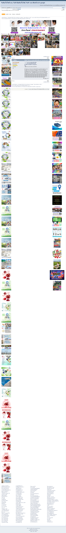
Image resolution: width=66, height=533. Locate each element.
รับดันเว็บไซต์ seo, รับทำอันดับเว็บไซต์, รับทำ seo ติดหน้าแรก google (23, 3)
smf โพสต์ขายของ (33, 516)
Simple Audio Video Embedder (33, 530)
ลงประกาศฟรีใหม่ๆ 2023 (19, 499)
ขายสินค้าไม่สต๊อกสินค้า (34, 489)
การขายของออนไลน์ (19, 521)
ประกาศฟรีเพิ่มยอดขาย (50, 511)
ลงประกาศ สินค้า (18, 495)
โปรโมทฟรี (48, 495)
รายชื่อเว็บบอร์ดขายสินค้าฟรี (20, 508)
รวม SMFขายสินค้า (19, 493)
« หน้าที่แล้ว (45, 56)
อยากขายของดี (32, 487)
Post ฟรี (48, 516)
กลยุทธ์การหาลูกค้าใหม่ (5, 485)
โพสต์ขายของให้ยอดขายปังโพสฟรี (35, 505)
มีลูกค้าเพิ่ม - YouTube (50, 496)
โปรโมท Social (18, 503)
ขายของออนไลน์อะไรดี (50, 491)
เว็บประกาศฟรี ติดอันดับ (5, 516)
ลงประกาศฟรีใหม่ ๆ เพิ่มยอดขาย (52, 514)
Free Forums (35, 529)
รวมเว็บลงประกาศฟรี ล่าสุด (5, 493)
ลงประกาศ (3, 507)
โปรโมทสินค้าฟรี (18, 501)
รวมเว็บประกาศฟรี (4, 494)
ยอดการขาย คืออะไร (50, 506)
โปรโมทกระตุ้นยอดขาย (50, 509)
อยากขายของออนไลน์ (19, 517)
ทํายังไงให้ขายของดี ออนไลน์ (5, 486)
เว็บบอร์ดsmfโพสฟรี (19, 507)
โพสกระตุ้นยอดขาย (50, 486)
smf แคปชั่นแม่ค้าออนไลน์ (34, 510)
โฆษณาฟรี (3, 497)
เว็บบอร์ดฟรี (49, 494)
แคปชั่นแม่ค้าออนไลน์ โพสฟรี (34, 511)
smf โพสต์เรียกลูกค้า (33, 513)
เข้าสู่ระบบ (14, 7)
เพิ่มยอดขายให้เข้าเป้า (50, 493)
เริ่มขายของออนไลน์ (33, 490)
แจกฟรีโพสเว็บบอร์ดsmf (19, 506)
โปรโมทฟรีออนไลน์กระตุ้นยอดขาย (52, 510)
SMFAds (31, 529)
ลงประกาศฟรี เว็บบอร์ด (19, 509)
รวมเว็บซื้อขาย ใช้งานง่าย (5, 509)
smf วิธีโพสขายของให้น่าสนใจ (34, 519)
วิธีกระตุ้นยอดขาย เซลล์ (50, 487)
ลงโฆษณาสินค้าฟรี (4, 496)
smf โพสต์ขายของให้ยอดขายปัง (35, 504)
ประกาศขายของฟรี (50, 517)
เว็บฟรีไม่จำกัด (3, 499)
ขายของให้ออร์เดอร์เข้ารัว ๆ (34, 512)
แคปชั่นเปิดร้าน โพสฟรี (33, 518)
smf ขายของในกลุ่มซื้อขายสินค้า (35, 506)
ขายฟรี (48, 505)
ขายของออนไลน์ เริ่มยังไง (19, 519)
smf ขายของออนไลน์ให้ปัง (34, 515)
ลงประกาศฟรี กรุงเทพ (4, 518)
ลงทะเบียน (19, 7)
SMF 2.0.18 (28, 528)
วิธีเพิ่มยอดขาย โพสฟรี (33, 520)
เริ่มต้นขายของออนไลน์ (19, 518)
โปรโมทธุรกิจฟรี (18, 500)
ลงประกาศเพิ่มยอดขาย (50, 512)
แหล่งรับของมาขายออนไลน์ (51, 490)
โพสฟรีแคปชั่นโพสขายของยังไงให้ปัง (35, 509)
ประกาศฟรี (3, 498)
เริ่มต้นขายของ (49, 489)
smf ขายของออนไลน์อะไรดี (34, 493)
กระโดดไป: (26, 89)
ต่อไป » (48, 56)
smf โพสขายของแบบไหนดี (34, 508)
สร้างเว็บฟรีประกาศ (19, 522)
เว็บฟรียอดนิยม (3, 502)
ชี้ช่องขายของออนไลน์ (19, 520)
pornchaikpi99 (16, 62)
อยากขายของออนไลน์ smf (34, 495)
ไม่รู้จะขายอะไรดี (32, 486)
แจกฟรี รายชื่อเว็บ (18, 505)
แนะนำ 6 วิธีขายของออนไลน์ (20, 516)
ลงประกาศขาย (3, 501)
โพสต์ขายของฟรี (4, 495)
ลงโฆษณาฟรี (49, 520)
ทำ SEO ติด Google (4, 500)
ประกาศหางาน (3, 505)
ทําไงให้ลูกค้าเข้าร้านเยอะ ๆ (20, 486)
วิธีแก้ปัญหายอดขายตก (50, 488)
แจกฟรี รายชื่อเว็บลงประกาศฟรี (20, 502)
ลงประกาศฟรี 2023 (4, 521)
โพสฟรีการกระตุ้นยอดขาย (51, 508)
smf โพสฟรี (32, 492)
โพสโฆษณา (3, 503)
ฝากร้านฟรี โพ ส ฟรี (4, 517)
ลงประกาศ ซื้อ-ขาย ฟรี (19, 497)
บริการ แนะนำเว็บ (4, 506)
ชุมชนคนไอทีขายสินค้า (19, 498)
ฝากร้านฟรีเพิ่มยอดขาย (50, 513)
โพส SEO (48, 519)
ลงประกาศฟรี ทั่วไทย (4, 519)
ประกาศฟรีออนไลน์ (19, 494)
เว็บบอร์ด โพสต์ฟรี (18, 496)
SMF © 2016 (33, 528)
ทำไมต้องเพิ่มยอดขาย (50, 504)
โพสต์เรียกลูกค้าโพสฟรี (33, 514)
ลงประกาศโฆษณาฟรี (4, 520)
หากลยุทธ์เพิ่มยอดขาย (19, 485)
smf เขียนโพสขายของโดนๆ (34, 517)
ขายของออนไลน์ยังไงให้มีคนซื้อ (35, 488)
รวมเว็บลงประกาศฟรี (4, 522)
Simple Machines (37, 528)
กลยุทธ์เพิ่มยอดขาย (50, 507)
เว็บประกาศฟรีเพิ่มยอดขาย (51, 515)
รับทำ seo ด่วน (32, 491)
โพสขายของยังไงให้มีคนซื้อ (34, 507)
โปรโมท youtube (18, 504)
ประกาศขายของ (3, 504)
